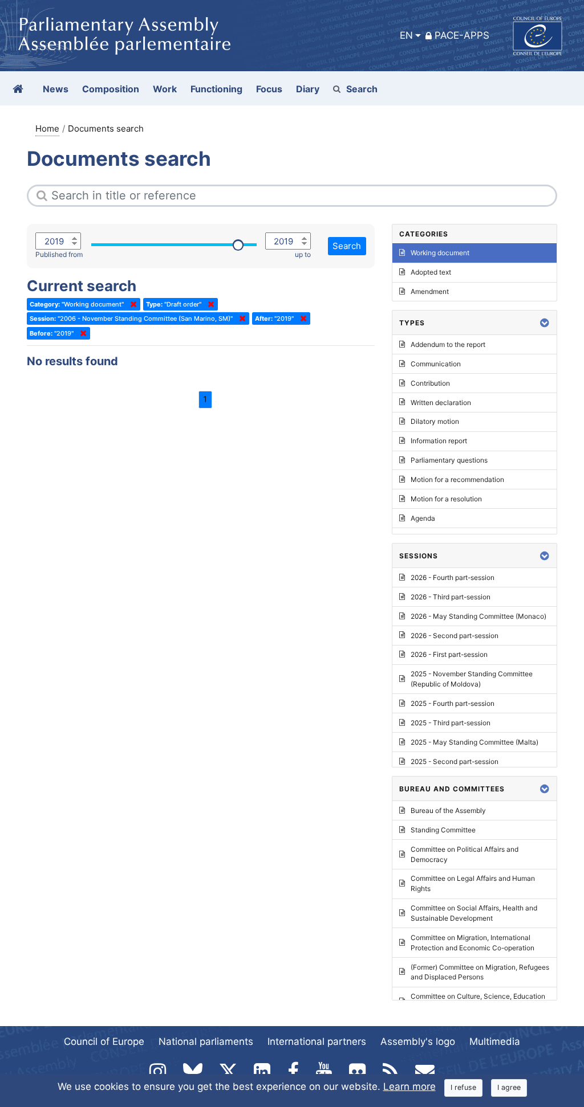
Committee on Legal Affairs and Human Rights (473, 883)
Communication (436, 364)
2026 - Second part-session (454, 635)
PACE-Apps (462, 35)
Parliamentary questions (449, 460)
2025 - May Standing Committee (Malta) (474, 742)
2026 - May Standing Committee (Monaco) (478, 616)
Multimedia (494, 1041)
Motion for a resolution (446, 499)
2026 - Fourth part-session (452, 577)
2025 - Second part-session (454, 761)
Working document (440, 252)
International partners (316, 1041)
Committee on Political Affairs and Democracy (464, 854)
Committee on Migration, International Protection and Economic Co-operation (472, 942)
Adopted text (431, 272)
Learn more (409, 1086)
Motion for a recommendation (457, 479)
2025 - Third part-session (450, 722)
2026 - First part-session (449, 654)
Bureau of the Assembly (448, 810)
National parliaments (206, 1041)
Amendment (430, 291)
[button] (544, 322)
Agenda (423, 518)
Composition (110, 89)
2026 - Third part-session (450, 597)
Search (362, 89)
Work (165, 89)
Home (47, 128)
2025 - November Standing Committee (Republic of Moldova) (472, 678)
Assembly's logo (417, 1041)
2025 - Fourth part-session (452, 703)
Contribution (430, 383)
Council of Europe (104, 1041)
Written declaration (441, 402)
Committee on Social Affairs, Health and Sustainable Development (474, 913)
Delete (131, 304)
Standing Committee (443, 830)
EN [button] (406, 35)
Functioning (216, 89)
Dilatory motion (435, 421)
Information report (439, 440)
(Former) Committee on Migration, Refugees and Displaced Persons (480, 972)
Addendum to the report (448, 344)
